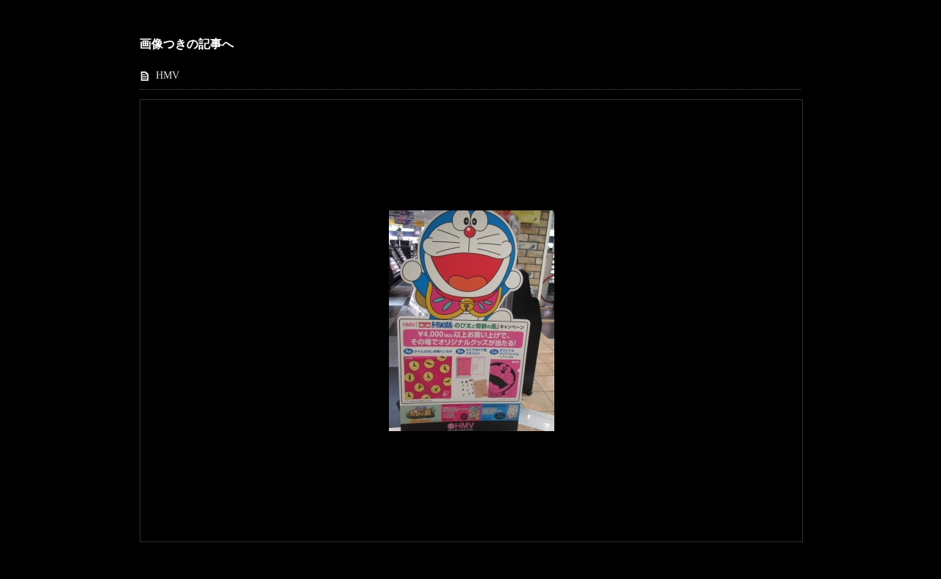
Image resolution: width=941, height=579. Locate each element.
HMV (167, 75)
